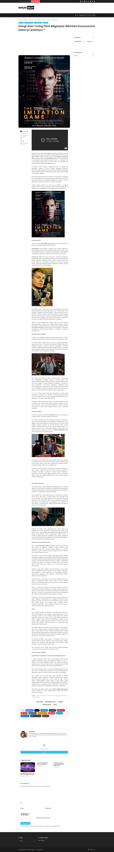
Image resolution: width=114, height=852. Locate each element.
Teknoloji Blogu (41, 840)
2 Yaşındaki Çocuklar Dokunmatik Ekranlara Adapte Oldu (58, 764)
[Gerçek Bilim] (26, 8)
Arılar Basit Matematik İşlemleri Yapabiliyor (42, 763)
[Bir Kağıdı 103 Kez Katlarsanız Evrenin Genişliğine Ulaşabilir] (27, 767)
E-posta (22, 808)
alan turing (40, 701)
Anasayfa (21, 19)
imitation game (47, 704)
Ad (21, 802)
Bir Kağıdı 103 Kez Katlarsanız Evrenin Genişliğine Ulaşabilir (27, 774)
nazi (55, 704)
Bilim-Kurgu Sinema (29, 22)
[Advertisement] (44, 44)
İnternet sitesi (48, 808)
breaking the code (50, 701)
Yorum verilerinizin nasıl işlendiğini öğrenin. (51, 826)
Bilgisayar (26, 19)
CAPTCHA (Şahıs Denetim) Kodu (43, 817)
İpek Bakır (25, 131)
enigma (61, 701)
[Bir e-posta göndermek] (27, 131)
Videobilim (46, 22)
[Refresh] (30, 813)
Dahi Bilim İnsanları (38, 22)
